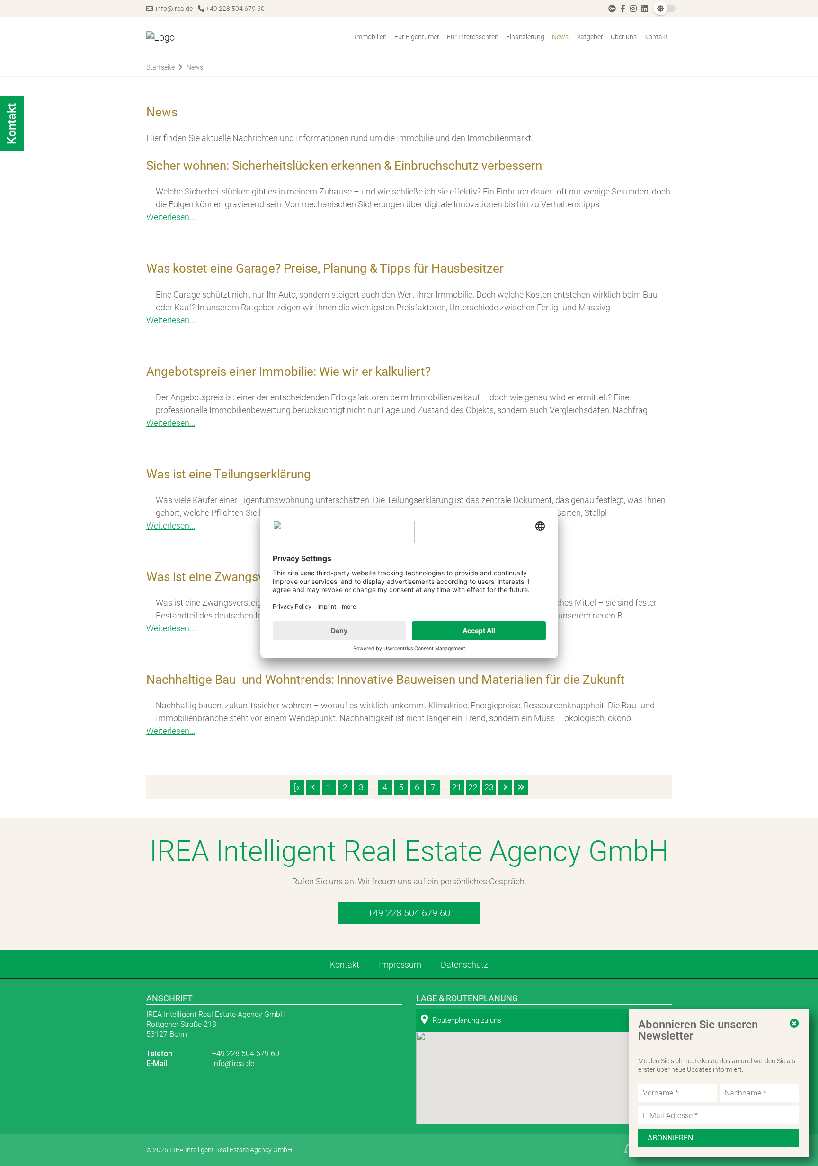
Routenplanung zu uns (467, 1020)
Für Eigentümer (416, 37)
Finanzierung (525, 37)
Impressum (400, 965)
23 (489, 787)
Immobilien (371, 37)
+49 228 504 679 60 (234, 8)
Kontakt (656, 37)
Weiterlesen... (170, 731)
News (560, 37)
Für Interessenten (472, 37)
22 (473, 787)
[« (297, 787)
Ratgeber (589, 37)
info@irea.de (173, 8)
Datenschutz (464, 965)
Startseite (160, 67)
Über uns (624, 37)
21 (457, 787)
